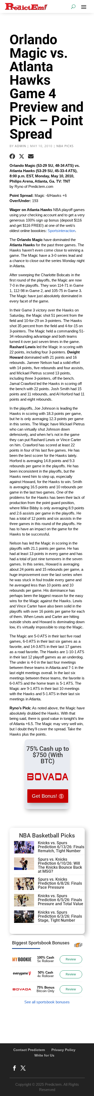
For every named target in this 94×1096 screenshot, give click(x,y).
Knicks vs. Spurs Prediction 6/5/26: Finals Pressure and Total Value (60, 899)
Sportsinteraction (61, 231)
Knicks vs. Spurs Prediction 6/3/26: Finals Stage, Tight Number (60, 916)
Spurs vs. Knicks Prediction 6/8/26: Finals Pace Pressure (60, 883)
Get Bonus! (44, 796)
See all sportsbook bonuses (47, 1002)
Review (71, 959)
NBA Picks (65, 146)
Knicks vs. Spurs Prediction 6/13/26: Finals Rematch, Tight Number (61, 846)
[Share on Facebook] (12, 156)
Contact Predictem (29, 1050)
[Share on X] (21, 156)
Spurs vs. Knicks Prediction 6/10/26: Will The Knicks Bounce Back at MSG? (60, 865)
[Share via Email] (31, 156)
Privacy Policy (63, 1050)
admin (20, 146)
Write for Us (44, 1055)
